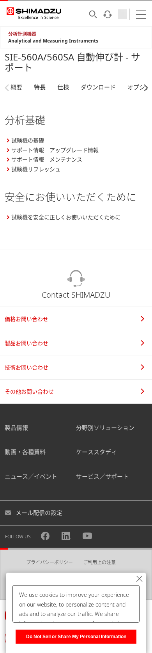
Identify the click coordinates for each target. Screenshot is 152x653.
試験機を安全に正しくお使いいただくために (65, 217)
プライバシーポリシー (49, 562)
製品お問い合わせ (26, 343)
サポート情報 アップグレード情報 (55, 150)
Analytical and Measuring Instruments (53, 40)
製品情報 (16, 427)
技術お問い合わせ (26, 367)
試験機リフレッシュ (35, 169)
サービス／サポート (102, 476)
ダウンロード (98, 87)
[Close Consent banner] (139, 579)
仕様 (63, 87)
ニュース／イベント (31, 476)
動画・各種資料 (25, 452)
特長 (40, 87)
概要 (16, 87)
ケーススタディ (96, 452)
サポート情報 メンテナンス (46, 159)
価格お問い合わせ (26, 319)
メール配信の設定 (39, 512)
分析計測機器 (22, 34)
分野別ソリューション (105, 427)
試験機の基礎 (27, 140)
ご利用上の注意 (99, 562)
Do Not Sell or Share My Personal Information (76, 636)
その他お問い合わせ (29, 391)
